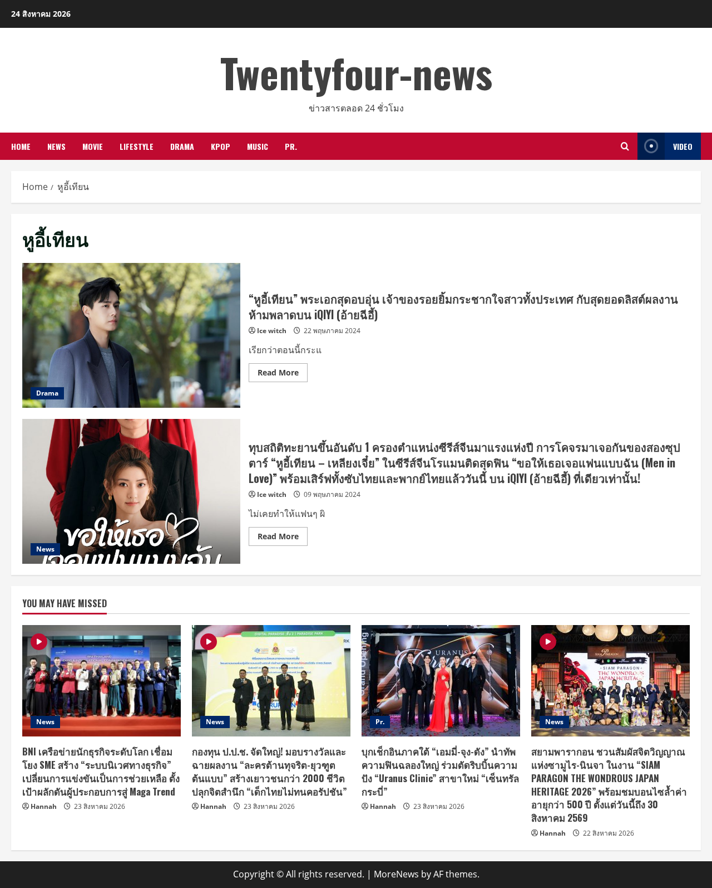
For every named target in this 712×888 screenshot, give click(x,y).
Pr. (291, 146)
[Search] (625, 146)
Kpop (220, 146)
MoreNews (396, 874)
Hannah (44, 806)
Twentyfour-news (356, 72)
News (56, 146)
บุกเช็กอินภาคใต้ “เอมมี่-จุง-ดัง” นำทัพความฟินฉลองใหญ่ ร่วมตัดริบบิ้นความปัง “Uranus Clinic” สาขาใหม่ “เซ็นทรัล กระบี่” (440, 771)
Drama (182, 146)
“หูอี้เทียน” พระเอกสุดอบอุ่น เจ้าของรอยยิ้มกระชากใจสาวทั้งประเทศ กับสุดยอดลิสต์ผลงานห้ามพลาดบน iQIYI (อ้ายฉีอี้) (131, 335)
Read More (283, 374)
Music (257, 146)
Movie (92, 146)
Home (21, 146)
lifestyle (137, 146)
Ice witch (271, 330)
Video (683, 146)
